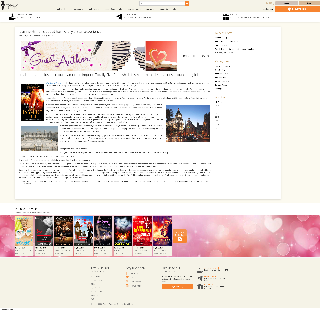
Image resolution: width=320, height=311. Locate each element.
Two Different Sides (141, 250)
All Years (218, 102)
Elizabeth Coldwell (160, 253)
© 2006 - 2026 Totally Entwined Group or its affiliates (112, 304)
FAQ (92, 299)
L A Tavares (138, 253)
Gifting (93, 284)
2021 (217, 106)
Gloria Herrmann (100, 253)
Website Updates (222, 81)
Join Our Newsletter (134, 9)
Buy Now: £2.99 (20, 248)
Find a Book (95, 276)
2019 (217, 113)
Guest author (220, 70)
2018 (217, 117)
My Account (95, 288)
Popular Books (299, 8)
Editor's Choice (221, 85)
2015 (217, 128)
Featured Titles (221, 77)
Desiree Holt (118, 253)
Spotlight (218, 89)
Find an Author (94, 9)
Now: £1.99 (100, 248)
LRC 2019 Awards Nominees (226, 41)
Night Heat (118, 250)
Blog (121, 9)
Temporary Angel (160, 250)
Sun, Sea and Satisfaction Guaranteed (23, 250)
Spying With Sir (79, 250)
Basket (266, 9)
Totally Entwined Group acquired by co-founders (234, 49)
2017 (217, 121)
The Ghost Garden (222, 45)
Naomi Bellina (40, 253)
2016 (217, 124)
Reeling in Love (99, 250)
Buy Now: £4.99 (60, 248)
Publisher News (221, 73)
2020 (217, 109)
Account (286, 3)
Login (309, 3)
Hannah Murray (20, 253)
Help (174, 9)
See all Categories (222, 66)
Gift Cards (164, 9)
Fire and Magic (40, 250)
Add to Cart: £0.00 (41, 248)
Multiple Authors (60, 253)
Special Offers (109, 9)
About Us (94, 295)
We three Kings (221, 38)
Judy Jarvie (78, 253)
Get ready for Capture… (224, 53)
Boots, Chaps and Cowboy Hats (63, 250)
